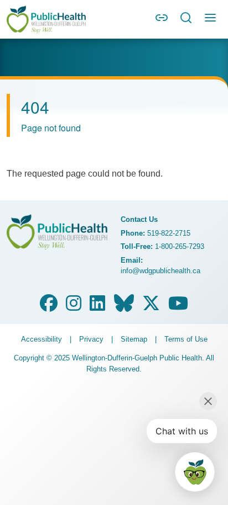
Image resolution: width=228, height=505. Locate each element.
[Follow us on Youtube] (178, 306)
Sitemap (134, 339)
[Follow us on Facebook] (49, 306)
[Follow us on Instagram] (73, 306)
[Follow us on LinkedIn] (97, 306)
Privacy (91, 339)
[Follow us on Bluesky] (124, 306)
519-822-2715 (168, 233)
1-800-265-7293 (179, 246)
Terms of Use (186, 339)
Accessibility (41, 339)
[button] (162, 21)
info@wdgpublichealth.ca (160, 271)
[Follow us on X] (151, 306)
